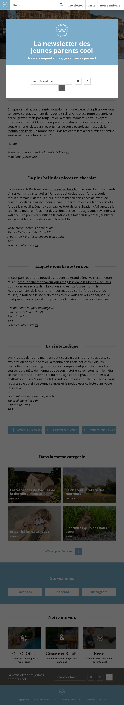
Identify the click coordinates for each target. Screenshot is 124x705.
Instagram (99, 592)
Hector (18, 5)
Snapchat (62, 592)
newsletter (75, 5)
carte (91, 5)
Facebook (24, 592)
